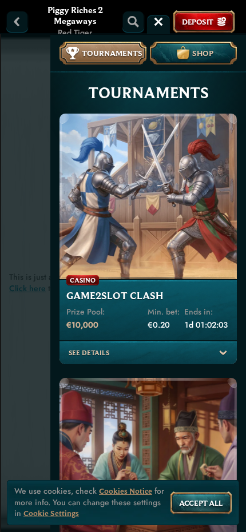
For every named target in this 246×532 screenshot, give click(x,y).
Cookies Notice (125, 491)
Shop (202, 53)
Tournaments (112, 53)
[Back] (17, 21)
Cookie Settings (51, 513)
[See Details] (223, 352)
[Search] (133, 21)
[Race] (158, 21)
